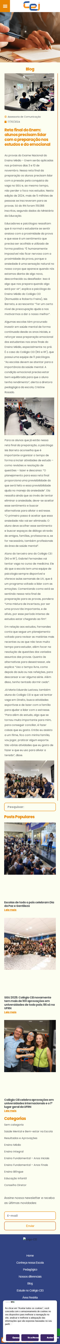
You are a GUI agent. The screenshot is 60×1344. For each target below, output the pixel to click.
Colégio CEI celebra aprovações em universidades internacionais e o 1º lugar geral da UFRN (29, 1103)
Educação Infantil (15, 1178)
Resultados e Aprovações (20, 1138)
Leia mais (10, 910)
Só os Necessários (33, 1337)
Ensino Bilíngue (13, 1172)
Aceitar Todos (50, 1337)
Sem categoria (14, 1125)
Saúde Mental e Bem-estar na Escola (28, 1131)
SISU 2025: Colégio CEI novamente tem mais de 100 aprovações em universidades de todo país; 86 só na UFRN (29, 1002)
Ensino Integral (14, 1151)
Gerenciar (16, 1337)
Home (30, 1255)
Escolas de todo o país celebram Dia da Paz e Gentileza (29, 904)
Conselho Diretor (15, 1185)
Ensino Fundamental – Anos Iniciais (26, 1158)
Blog (30, 1283)
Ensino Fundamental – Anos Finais (26, 1165)
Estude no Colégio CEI (30, 1290)
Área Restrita (30, 1297)
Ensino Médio (12, 1145)
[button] (5, 6)
